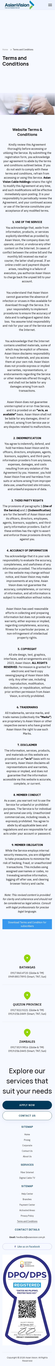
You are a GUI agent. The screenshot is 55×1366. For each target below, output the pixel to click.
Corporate (27, 1145)
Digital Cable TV (27, 1178)
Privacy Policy (27, 1215)
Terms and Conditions (27, 1221)
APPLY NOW (27, 1105)
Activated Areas (27, 1210)
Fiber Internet (27, 1172)
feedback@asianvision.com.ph (27, 1237)
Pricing (27, 1140)
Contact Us (27, 1151)
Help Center (27, 1193)
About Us (27, 1156)
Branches (27, 1199)
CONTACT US (27, 1115)
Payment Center (27, 1204)
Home (27, 1134)
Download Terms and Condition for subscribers (27, 924)
